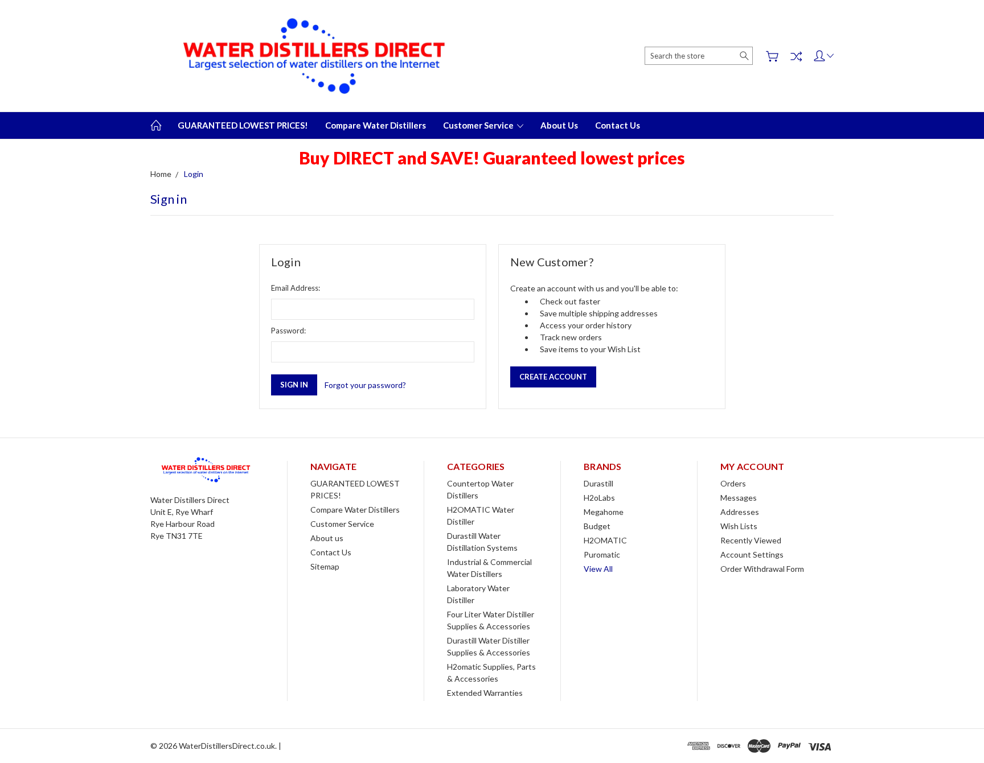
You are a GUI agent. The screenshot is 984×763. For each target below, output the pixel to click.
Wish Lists (738, 526)
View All (598, 569)
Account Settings (752, 554)
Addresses (739, 512)
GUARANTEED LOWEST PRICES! (243, 125)
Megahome (604, 512)
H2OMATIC (605, 540)
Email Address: (295, 287)
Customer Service (479, 125)
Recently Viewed (750, 540)
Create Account (553, 376)
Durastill (598, 483)
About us (559, 125)
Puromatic (602, 554)
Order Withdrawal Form (762, 569)
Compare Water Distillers (375, 125)
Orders (733, 483)
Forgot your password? (365, 385)
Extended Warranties (485, 693)
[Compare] (796, 56)
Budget (597, 526)
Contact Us (617, 125)
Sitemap (324, 566)
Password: (288, 330)
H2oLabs (599, 497)
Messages (738, 497)
